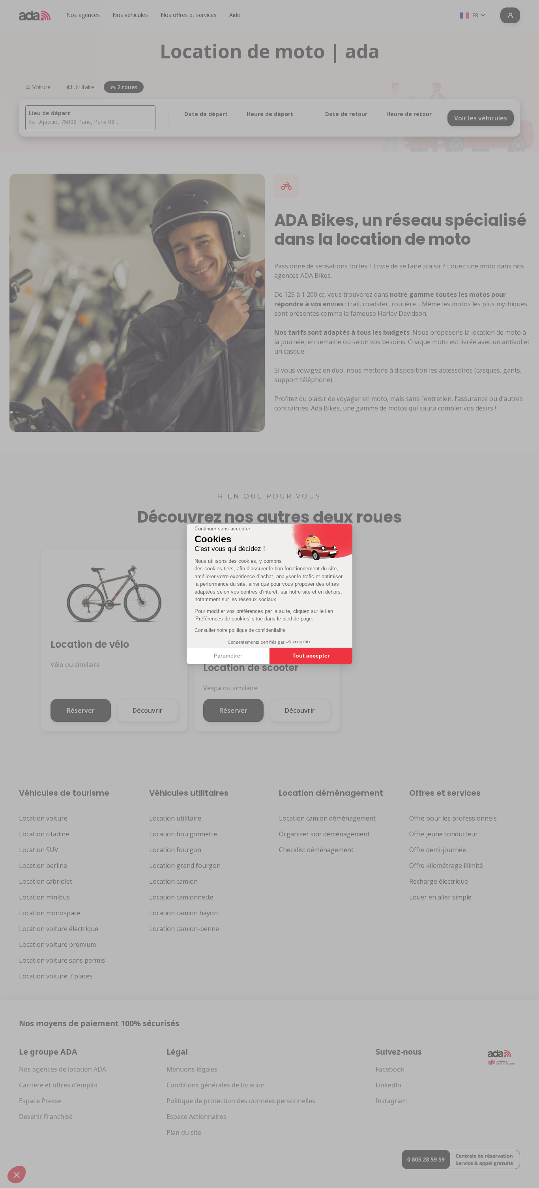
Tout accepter (310, 655)
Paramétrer (228, 655)
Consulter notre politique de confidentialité (240, 630)
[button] (16, 1174)
